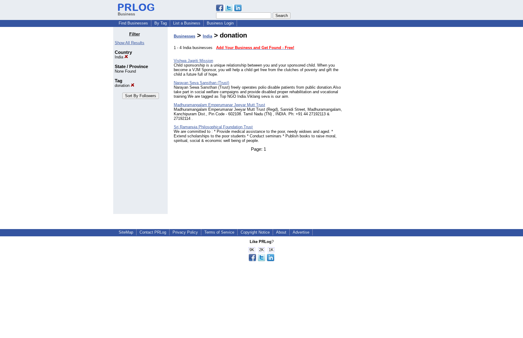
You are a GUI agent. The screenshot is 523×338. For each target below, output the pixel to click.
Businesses (184, 36)
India (119, 57)
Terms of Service (219, 232)
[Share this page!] (229, 10)
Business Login (220, 23)
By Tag (160, 23)
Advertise (301, 232)
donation (123, 85)
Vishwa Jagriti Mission (193, 60)
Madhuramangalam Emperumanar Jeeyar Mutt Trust (219, 105)
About (281, 232)
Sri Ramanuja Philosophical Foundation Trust (213, 127)
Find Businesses (133, 23)
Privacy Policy (185, 232)
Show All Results (129, 43)
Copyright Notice (255, 232)
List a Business (186, 23)
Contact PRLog (153, 232)
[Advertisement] (379, 122)
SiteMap (126, 232)
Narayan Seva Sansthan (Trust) (201, 82)
